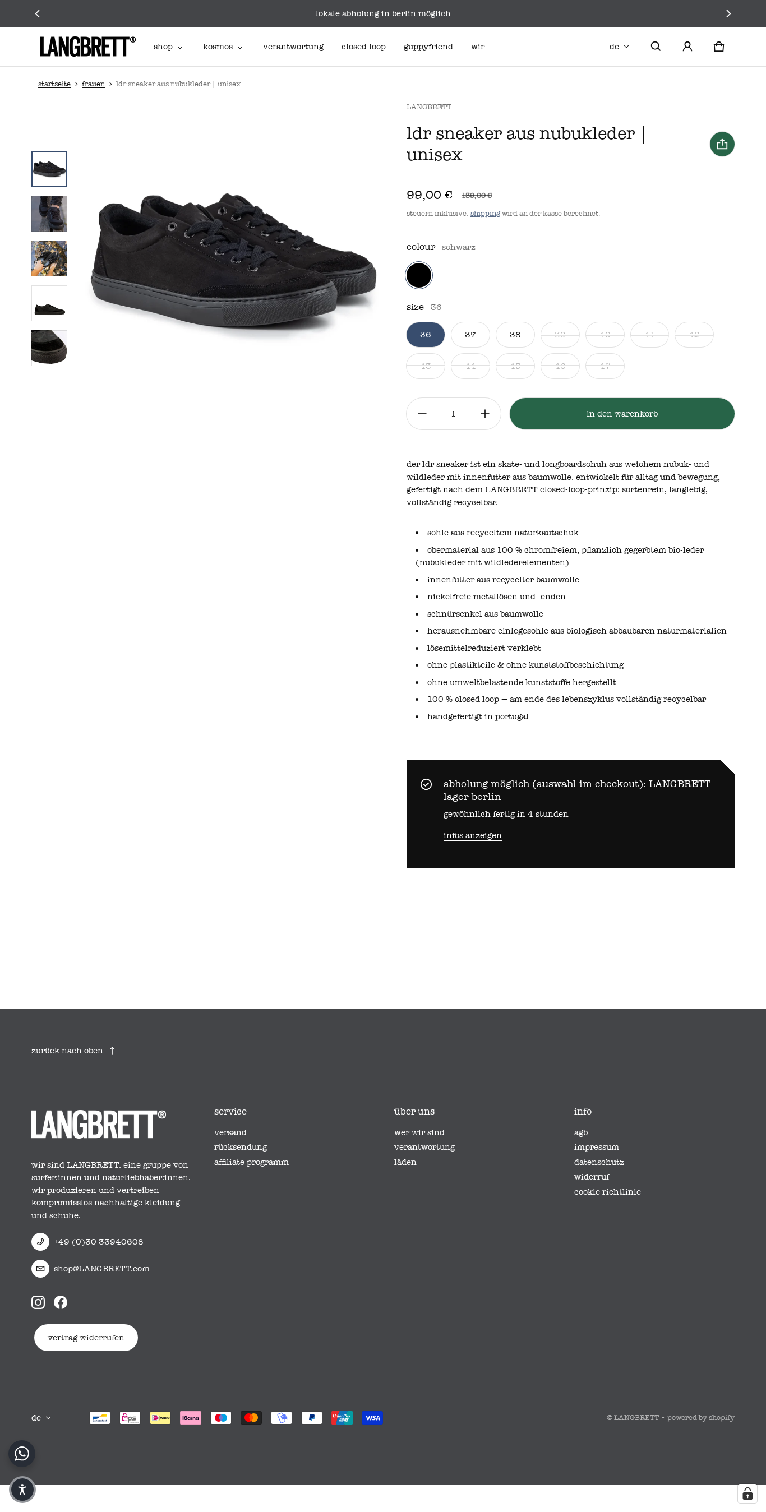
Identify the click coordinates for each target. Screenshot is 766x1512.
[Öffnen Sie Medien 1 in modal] (233, 258)
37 (470, 335)
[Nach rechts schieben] (728, 13)
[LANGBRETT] (88, 46)
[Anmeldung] (687, 46)
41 (649, 335)
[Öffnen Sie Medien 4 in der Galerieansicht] (49, 258)
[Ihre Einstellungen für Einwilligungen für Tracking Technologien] (747, 1493)
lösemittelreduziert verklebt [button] (484, 648)
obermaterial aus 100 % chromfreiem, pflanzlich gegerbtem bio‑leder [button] (565, 550)
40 (605, 335)
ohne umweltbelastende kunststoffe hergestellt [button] (521, 682)
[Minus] (422, 413)
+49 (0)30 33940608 (99, 1242)
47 (605, 366)
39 (560, 335)
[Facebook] (60, 1302)
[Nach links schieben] (37, 13)
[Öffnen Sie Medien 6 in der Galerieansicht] (49, 348)
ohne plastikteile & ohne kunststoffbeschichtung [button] (525, 665)
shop (163, 46)
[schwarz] (419, 275)
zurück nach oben (67, 1051)
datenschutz (599, 1162)
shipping (485, 213)
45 (515, 366)
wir (477, 46)
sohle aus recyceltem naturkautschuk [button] (503, 533)
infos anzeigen (473, 835)
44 (470, 366)
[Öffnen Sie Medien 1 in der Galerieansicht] (49, 169)
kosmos (218, 46)
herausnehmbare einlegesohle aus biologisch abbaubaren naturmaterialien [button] (577, 631)
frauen (93, 84)
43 (425, 366)
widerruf (591, 1177)
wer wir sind (419, 1132)
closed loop (364, 46)
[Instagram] (38, 1302)
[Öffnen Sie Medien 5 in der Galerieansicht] (49, 303)
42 (694, 335)
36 (425, 335)
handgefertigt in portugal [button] (478, 716)
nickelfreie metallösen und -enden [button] (496, 596)
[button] (656, 46)
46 (560, 366)
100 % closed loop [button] (463, 699)
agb (581, 1132)
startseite (54, 84)
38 (515, 335)
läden (405, 1162)
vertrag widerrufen (86, 1338)
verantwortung (293, 46)
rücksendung (240, 1147)
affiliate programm (251, 1162)
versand (230, 1132)
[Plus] (485, 413)
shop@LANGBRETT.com (102, 1269)
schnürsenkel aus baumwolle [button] (485, 614)
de (614, 46)
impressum (596, 1147)
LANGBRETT (636, 1417)
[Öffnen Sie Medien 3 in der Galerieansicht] (49, 214)
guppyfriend (428, 46)
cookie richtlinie (607, 1192)
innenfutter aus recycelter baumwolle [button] (503, 580)
